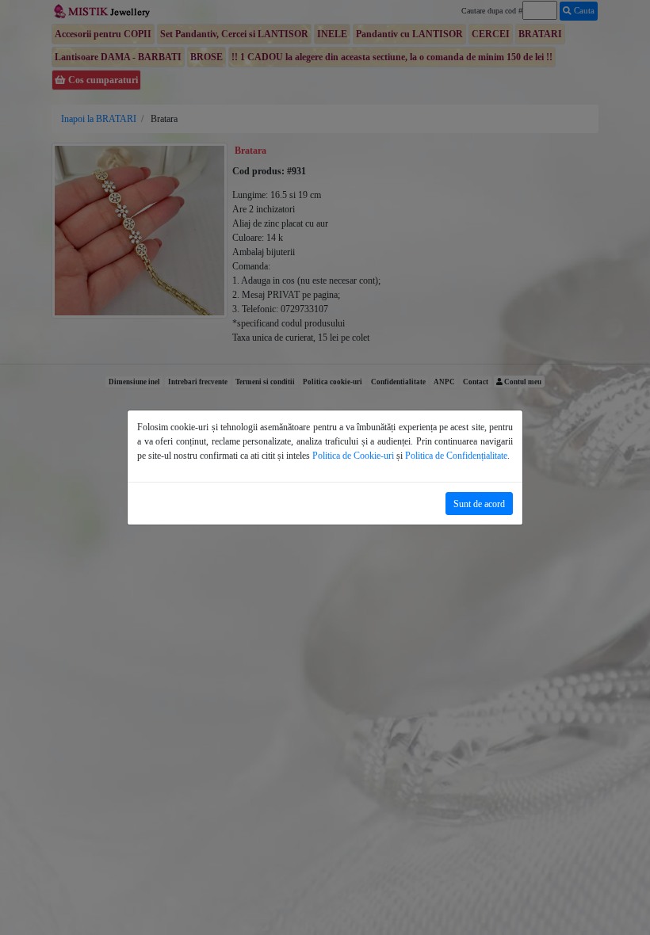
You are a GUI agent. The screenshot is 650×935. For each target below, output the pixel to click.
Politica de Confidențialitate (456, 455)
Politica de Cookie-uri (353, 455)
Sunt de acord (479, 503)
